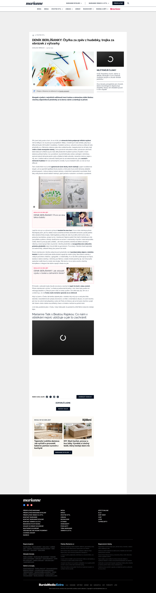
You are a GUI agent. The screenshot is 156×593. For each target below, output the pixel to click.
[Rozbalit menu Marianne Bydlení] (81, 3)
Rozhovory (87, 9)
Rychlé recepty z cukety (51, 575)
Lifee (100, 519)
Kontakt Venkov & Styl (32, 521)
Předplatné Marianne (31, 510)
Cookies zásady (29, 533)
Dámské (86, 585)
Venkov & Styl (66, 530)
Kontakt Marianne (30, 517)
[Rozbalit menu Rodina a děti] (107, 9)
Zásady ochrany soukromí (33, 526)
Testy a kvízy (46, 546)
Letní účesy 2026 (49, 560)
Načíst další (63, 409)
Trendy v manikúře (27, 556)
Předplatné (118, 3)
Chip (100, 517)
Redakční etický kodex (31, 524)
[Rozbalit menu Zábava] (71, 9)
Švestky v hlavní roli (40, 568)
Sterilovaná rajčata (28, 572)
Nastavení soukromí (31, 528)
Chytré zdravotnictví (48, 558)
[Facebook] (24, 505)
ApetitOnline (103, 510)
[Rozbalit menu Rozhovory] (92, 9)
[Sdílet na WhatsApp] (58, 397)
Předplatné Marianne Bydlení (34, 512)
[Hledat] (128, 3)
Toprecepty (102, 521)
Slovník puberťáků (36, 546)
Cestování (29, 548)
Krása (46, 9)
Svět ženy (102, 515)
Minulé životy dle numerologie (41, 556)
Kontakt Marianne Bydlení (33, 519)
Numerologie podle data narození (41, 548)
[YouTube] (31, 505)
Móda (39, 9)
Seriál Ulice (38, 558)
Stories (64, 521)
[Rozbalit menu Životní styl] (62, 9)
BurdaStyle (97, 585)
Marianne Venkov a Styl (98, 3)
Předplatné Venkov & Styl (33, 515)
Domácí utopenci (49, 573)
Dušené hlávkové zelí (28, 568)
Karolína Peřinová (38, 48)
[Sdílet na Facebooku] (47, 397)
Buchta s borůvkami (39, 575)
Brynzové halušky (27, 575)
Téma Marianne (66, 528)
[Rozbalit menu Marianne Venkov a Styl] (108, 3)
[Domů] (36, 3)
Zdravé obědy (41, 550)
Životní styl (56, 9)
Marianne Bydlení (73, 3)
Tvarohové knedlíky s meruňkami (42, 572)
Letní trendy (33, 550)
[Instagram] (28, 505)
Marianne (72, 585)
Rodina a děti (101, 9)
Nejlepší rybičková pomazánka (36, 573)
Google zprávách (64, 91)
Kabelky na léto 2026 (38, 560)
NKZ (91, 585)
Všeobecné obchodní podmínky (35, 530)
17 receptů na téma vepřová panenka (44, 570)
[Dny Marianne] (115, 9)
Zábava (68, 9)
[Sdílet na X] (50, 397)
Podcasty (64, 526)
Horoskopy (65, 524)
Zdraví (77, 9)
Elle (99, 512)
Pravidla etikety (27, 546)
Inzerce (26, 535)
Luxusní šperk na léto (28, 562)
